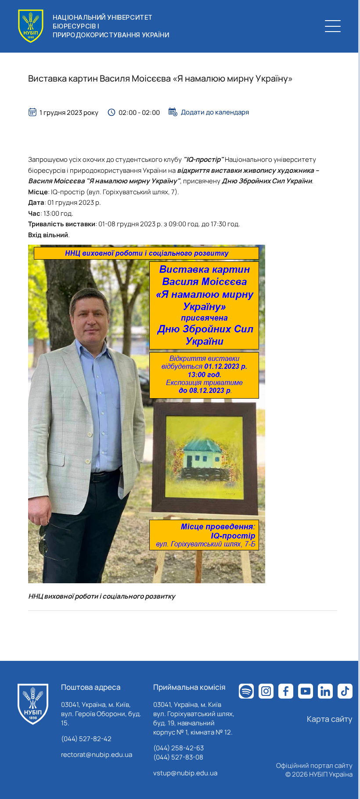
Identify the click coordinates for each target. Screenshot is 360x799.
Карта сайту (330, 719)
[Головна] (33, 704)
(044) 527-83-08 (178, 757)
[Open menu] (332, 26)
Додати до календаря (215, 111)
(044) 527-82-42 (86, 738)
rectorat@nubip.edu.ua (96, 754)
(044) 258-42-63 (178, 748)
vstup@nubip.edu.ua (185, 773)
